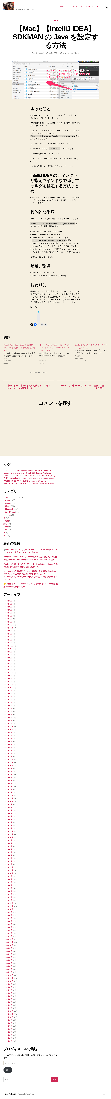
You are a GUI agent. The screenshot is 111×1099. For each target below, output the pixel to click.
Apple (55, 21)
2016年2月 (7, 897)
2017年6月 (7, 849)
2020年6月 (7, 741)
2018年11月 (8, 798)
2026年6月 (7, 607)
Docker (6, 473)
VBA (30, 478)
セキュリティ (47, 481)
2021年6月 (7, 714)
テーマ (15, 483)
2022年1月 (7, 702)
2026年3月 (7, 616)
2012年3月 (7, 1038)
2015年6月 (7, 921)
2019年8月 (7, 771)
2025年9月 (7, 631)
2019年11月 (8, 762)
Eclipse (23, 473)
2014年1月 (7, 972)
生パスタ (52, 483)
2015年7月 (7, 918)
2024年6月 (7, 658)
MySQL (49, 476)
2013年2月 (7, 1005)
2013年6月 (7, 993)
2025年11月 (8, 628)
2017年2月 (7, 861)
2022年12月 (8, 684)
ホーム (62, 6)
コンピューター (72, 6)
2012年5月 (7, 1032)
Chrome (52, 470)
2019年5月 (7, 780)
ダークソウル (8, 483)
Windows (45, 478)
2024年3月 (7, 666)
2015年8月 (7, 915)
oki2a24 (41, 53)
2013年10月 (8, 981)
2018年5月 (7, 816)
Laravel (17, 475)
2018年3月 (7, 822)
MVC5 (43, 476)
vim (34, 478)
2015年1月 (7, 936)
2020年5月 (7, 744)
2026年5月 (7, 610)
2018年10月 (8, 801)
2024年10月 (8, 649)
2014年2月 (7, 969)
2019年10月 (8, 765)
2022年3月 (7, 696)
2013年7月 (7, 990)
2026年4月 (7, 613)
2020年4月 (7, 747)
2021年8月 (7, 708)
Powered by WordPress (26, 1094)
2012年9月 (7, 1020)
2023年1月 (7, 682)
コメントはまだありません (71, 53)
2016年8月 (7, 879)
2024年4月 (7, 664)
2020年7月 (7, 738)
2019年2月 (7, 789)
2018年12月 (8, 795)
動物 (7, 526)
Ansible (18, 470)
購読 (8, 1070)
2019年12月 (8, 759)
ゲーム (40, 481)
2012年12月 (8, 1011)
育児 (7, 521)
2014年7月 (7, 954)
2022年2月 (7, 700)
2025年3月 (7, 637)
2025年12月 (8, 625)
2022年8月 (7, 690)
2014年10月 (8, 945)
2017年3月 (7, 858)
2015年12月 (8, 903)
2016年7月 (7, 882)
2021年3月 (7, 723)
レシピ (29, 483)
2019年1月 (7, 792)
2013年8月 (7, 987)
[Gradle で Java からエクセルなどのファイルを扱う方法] (91, 354)
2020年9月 (7, 732)
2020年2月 (7, 753)
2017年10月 (8, 837)
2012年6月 (7, 1029)
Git (33, 473)
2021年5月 (7, 717)
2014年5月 (7, 960)
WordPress (9, 480)
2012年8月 (7, 1023)
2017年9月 (7, 840)
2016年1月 (7, 900)
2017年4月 (7, 855)
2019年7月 (7, 774)
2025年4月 (7, 634)
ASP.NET (30, 470)
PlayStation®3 (14, 478)
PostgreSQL (24, 478)
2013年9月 (7, 984)
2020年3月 (7, 750)
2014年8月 (7, 951)
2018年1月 (7, 828)
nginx (55, 476)
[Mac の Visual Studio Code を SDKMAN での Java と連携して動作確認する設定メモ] (19, 354)
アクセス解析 (22, 481)
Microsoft (9, 509)
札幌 (39, 483)
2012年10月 (8, 1017)
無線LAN (47, 483)
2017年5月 (7, 852)
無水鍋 (42, 483)
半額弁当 (35, 483)
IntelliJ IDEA (36, 372)
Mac (45, 372)
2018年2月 (7, 825)
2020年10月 (8, 729)
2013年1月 (7, 1008)
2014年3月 (7, 966)
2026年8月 (7, 601)
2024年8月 (7, 652)
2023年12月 (8, 672)
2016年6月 (7, 885)
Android (5, 470)
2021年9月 (7, 705)
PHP (5, 478)
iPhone (6, 476)
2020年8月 (7, 735)
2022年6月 (7, 694)
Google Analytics (43, 473)
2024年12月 (8, 646)
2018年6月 (7, 813)
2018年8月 (7, 807)
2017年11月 (8, 834)
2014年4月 (7, 963)
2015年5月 (7, 924)
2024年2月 (7, 670)
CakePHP (37, 470)
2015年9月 (7, 912)
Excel (28, 473)
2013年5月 (7, 996)
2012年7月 (7, 1026)
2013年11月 (8, 978)
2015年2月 (7, 933)
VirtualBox (39, 478)
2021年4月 (7, 720)
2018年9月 (7, 804)
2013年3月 (7, 1002)
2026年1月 (7, 622)
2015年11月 (8, 906)
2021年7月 (7, 711)
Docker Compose (15, 473)
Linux (23, 475)
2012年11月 (8, 1014)
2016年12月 (8, 867)
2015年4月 (7, 927)
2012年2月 (7, 1041)
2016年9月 (7, 876)
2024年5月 (7, 661)
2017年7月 (7, 846)
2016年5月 (7, 888)
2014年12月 (8, 939)
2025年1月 (7, 643)
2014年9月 (7, 948)
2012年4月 (7, 1035)
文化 (86, 6)
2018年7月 (7, 810)
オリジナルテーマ (33, 481)
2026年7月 (7, 604)
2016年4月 (7, 891)
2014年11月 (8, 942)
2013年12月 (8, 975)
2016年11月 (8, 870)
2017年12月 (8, 831)
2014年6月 (7, 957)
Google (8, 503)
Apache (24, 471)
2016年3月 (7, 894)
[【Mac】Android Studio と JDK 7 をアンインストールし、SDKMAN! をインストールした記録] (55, 354)
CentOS (46, 471)
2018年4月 (7, 819)
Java (42, 372)
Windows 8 (51, 478)
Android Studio (11, 470)
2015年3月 (7, 930)
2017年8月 (7, 843)
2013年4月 (7, 999)
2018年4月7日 (53, 53)
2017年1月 (7, 864)
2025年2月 (7, 640)
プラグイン (22, 483)
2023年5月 (7, 678)
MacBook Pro (35, 476)
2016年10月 (8, 873)
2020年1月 (7, 756)
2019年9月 (7, 768)
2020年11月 (8, 726)
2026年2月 (7, 619)
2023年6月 (7, 676)
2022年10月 (8, 688)
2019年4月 (7, 783)
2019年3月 (7, 786)
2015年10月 (8, 909)
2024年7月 (7, 655)
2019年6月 (7, 777)
